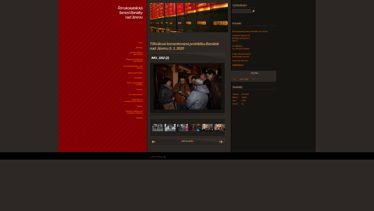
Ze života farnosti (136, 94)
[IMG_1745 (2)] (182, 131)
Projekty (139, 118)
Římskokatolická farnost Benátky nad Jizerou (130, 12)
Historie (140, 89)
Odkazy (140, 106)
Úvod (140, 43)
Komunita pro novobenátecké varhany (133, 100)
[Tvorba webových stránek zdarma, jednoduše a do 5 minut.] (165, 157)
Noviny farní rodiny (135, 73)
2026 (246, 79)
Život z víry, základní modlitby (135, 83)
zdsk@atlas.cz (238, 65)
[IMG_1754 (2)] (219, 131)
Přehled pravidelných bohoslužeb (134, 60)
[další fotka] (220, 88)
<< (234, 79)
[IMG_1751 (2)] (207, 131)
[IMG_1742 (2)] (170, 131)
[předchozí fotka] (154, 88)
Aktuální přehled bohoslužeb (136, 53)
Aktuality (139, 48)
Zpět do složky (187, 141)
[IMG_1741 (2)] (157, 131)
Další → (221, 142)
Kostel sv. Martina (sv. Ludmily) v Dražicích (134, 112)
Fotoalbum (138, 78)
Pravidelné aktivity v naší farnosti (133, 67)
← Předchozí (153, 142)
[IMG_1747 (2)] (195, 131)
